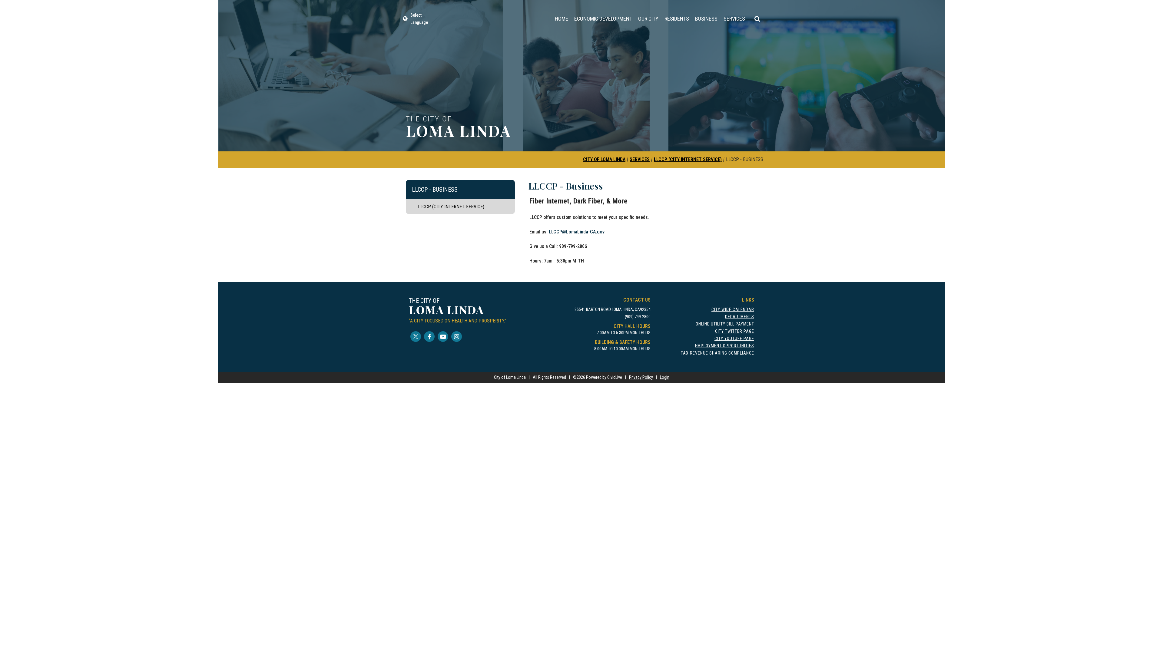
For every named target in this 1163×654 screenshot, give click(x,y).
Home (561, 18)
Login (664, 377)
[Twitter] (415, 336)
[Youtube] (443, 336)
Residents (676, 18)
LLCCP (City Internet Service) (688, 159)
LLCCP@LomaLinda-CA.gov (577, 232)
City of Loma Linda (604, 159)
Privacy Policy (641, 377)
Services (734, 18)
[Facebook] (429, 336)
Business (706, 18)
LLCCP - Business (435, 189)
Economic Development (603, 18)
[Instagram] (456, 336)
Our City (648, 18)
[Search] (757, 19)
